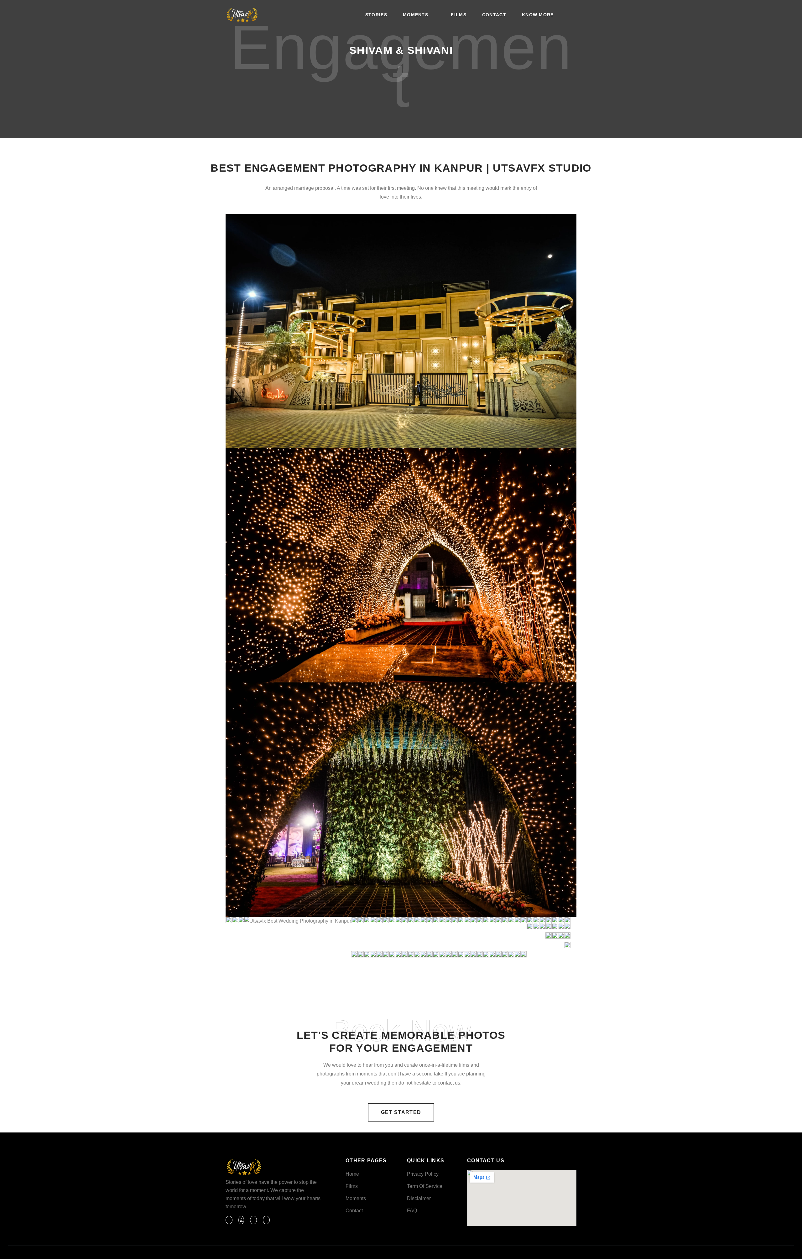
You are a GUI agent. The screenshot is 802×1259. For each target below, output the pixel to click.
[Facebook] (229, 1220)
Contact (494, 14)
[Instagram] (253, 1220)
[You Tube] (241, 1220)
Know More (538, 14)
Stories (376, 14)
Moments (415, 14)
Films (458, 14)
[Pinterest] (266, 1220)
